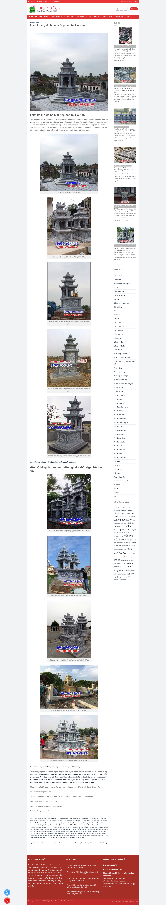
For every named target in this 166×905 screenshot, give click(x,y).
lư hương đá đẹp (119, 536)
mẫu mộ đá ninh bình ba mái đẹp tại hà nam (46, 831)
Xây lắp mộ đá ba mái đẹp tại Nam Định (47, 843)
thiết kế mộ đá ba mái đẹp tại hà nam (51, 837)
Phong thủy (107, 16)
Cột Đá (116, 319)
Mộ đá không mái (120, 430)
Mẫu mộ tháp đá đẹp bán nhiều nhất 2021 (90, 843)
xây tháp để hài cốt (119, 579)
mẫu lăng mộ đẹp (130, 539)
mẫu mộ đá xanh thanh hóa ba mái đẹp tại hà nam (48, 833)
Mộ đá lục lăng (119, 438)
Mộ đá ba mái (34, 22)
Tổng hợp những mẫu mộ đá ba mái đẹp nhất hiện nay (59, 767)
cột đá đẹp (120, 516)
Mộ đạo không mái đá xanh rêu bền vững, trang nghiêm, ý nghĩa (82, 866)
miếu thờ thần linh (120, 380)
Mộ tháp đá (118, 399)
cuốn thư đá (117, 510)
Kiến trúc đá (94, 16)
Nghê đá (117, 461)
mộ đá (117, 560)
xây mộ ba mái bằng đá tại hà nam (73, 837)
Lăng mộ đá (43, 16)
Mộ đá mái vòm (119, 442)
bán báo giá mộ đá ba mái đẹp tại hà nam (65, 818)
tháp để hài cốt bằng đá (120, 574)
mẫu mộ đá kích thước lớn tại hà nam (41, 829)
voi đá (87, 780)
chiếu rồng (80, 780)
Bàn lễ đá (117, 280)
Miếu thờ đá (118, 387)
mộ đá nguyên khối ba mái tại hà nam (70, 835)
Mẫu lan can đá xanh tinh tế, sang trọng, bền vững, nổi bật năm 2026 (83, 879)
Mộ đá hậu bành (120, 419)
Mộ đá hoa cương (120, 426)
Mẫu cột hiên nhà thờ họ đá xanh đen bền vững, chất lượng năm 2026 (82, 886)
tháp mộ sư (122, 570)
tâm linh (117, 485)
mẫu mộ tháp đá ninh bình (120, 549)
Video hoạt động (125, 1)
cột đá (35, 780)
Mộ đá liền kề (119, 434)
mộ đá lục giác (121, 563)
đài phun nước (56, 780)
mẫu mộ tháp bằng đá (76, 777)
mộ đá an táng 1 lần (121, 407)
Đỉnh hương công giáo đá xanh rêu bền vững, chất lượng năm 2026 (83, 893)
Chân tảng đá (119, 291)
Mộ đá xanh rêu (119, 450)
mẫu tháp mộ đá (131, 553)
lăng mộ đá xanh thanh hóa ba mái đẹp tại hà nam (91, 820)
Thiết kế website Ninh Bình (120, 901)
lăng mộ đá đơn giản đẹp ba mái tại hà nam (43, 823)
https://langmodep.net (117, 881)
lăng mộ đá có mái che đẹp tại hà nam (64, 820)
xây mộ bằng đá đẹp (119, 577)
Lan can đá (118, 338)
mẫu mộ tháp (129, 542)
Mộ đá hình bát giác (121, 422)
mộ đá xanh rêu (123, 567)
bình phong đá (132, 508)
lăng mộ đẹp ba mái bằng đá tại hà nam (69, 823)
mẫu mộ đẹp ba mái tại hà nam (49, 835)
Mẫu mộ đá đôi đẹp (121, 376)
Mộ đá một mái (119, 446)
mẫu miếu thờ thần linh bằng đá (124, 363)
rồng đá (72, 780)
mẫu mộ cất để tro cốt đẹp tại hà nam (91, 825)
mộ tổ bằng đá (119, 403)
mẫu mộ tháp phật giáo (129, 545)
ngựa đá (94, 780)
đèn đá (116, 493)
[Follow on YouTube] (125, 9)
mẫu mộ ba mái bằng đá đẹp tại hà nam (42, 825)
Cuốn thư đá (118, 330)
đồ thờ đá (127, 579)
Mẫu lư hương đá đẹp (122, 358)
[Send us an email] (121, 9)
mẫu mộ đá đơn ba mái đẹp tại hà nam (76, 833)
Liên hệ (135, 1)
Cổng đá (117, 311)
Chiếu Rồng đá (119, 295)
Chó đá (116, 299)
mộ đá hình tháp (124, 560)
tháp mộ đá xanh (130, 570)
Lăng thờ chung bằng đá (47, 774)
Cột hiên (117, 315)
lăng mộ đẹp (124, 526)
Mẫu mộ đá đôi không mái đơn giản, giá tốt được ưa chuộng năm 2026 (82, 873)
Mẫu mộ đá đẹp (57, 16)
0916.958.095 (119, 878)
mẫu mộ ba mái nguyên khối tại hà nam (67, 825)
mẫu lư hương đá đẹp (120, 542)
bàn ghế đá (118, 276)
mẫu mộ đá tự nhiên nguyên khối (81, 782)
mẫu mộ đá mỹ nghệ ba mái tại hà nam (65, 829)
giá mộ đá (127, 516)
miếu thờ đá (118, 391)
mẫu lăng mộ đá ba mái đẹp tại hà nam (94, 823)
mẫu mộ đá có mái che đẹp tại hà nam (96, 827)
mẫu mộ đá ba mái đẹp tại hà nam (73, 827)
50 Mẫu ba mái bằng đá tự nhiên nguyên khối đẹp (57, 462)
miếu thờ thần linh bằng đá (123, 384)
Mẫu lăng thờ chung (121, 354)
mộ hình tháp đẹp (118, 557)
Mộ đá (36, 873)
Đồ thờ (70, 16)
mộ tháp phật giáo (128, 557)
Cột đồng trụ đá (119, 326)
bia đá (116, 287)
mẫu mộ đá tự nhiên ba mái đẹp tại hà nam (74, 831)
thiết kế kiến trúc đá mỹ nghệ (57, 782)
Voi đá (116, 489)
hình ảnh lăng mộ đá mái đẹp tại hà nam (91, 818)
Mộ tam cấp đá (119, 395)
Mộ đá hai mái (119, 415)
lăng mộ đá (98, 774)
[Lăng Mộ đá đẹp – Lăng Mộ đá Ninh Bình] (61, 8)
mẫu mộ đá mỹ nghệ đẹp (57, 777)
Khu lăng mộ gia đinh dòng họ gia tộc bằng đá (75, 774)
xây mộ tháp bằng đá (130, 577)
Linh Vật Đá (81, 16)
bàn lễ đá (125, 508)
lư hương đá (133, 532)
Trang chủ (32, 16)
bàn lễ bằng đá (118, 508)
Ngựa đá (117, 465)
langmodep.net (124, 519)
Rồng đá (117, 473)
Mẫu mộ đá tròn (119, 368)
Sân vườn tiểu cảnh (121, 481)
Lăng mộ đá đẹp (120, 346)
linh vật (66, 780)
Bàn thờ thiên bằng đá (122, 284)
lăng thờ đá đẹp (125, 532)
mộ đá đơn (118, 454)
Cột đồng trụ (118, 322)
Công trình (119, 16)
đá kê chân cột (44, 780)
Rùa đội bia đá (119, 477)
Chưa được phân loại (121, 303)
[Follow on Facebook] (117, 9)
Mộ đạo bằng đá (120, 457)
